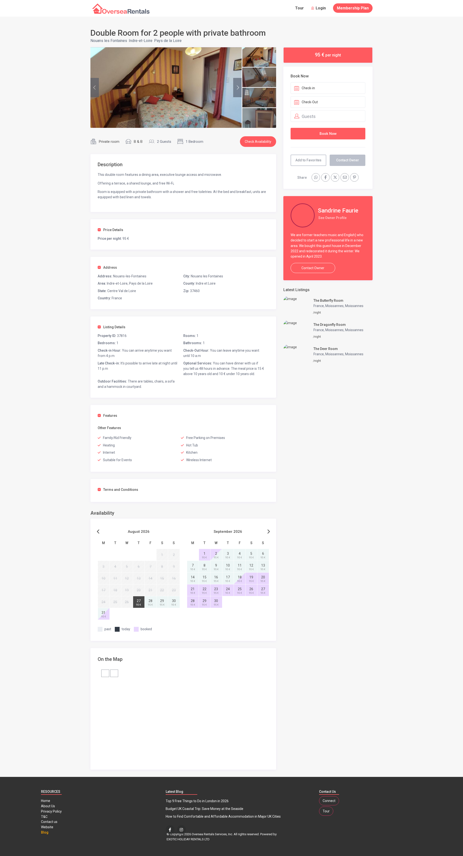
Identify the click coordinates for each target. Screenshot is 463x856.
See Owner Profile (332, 218)
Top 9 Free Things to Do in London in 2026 (197, 801)
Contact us (49, 822)
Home (45, 801)
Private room (109, 141)
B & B (138, 141)
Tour (299, 8)
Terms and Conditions (120, 490)
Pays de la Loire (168, 40)
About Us (48, 806)
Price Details (113, 230)
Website (47, 827)
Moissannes (354, 306)
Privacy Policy (51, 811)
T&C (44, 817)
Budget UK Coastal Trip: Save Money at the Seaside (204, 809)
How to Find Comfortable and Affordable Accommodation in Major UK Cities (223, 816)
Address (110, 267)
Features (110, 416)
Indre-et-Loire (140, 40)
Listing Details (114, 327)
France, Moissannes (328, 306)
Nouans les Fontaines (108, 40)
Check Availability (258, 142)
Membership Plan (353, 8)
